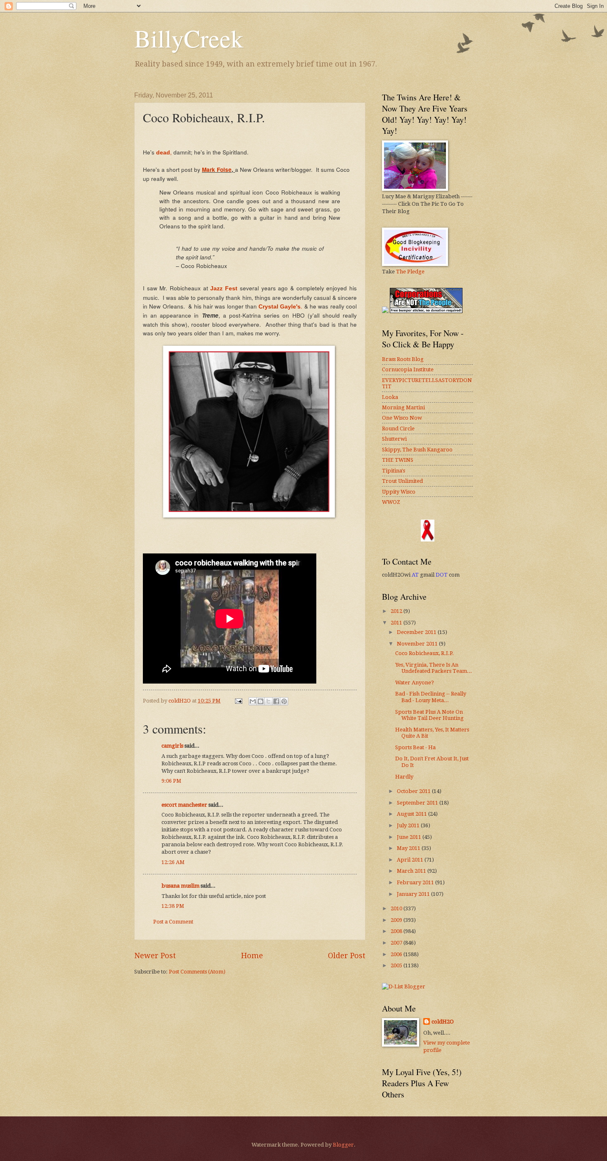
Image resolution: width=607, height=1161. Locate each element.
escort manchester (184, 805)
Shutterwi (394, 439)
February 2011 (416, 882)
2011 (397, 623)
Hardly (404, 777)
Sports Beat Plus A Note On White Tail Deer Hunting (429, 715)
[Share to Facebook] (276, 701)
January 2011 (414, 894)
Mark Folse (217, 169)
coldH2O (443, 1022)
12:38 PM (172, 906)
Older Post (346, 955)
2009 (397, 920)
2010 (397, 908)
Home (252, 955)
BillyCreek (188, 38)
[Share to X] (268, 701)
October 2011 (414, 791)
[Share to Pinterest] (284, 701)
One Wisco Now (402, 418)
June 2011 (409, 837)
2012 (397, 611)
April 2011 (410, 860)
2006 (397, 954)
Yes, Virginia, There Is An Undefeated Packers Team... (433, 668)
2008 (397, 931)
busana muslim (180, 886)
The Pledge (410, 271)
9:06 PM (171, 781)
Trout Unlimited (402, 481)
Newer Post (155, 955)
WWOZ (391, 502)
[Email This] (253, 701)
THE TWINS (397, 460)
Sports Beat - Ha (415, 747)
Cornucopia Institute (408, 369)
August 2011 (412, 814)
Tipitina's (393, 471)
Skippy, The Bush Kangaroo (417, 449)
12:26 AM (173, 862)
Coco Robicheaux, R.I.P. (424, 653)
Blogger (343, 1145)
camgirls (172, 746)
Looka (390, 397)
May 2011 (409, 848)
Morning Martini (403, 407)
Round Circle (398, 428)
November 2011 (418, 644)
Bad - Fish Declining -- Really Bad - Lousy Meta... (430, 697)
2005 (397, 965)
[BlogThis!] (260, 701)
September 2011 (418, 803)
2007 (397, 943)
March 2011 (412, 871)
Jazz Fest (223, 288)
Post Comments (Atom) (197, 972)
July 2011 (409, 825)
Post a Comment (173, 922)
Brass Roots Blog (403, 359)
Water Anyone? (414, 682)
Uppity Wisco (398, 492)
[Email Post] (238, 701)
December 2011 (417, 632)
